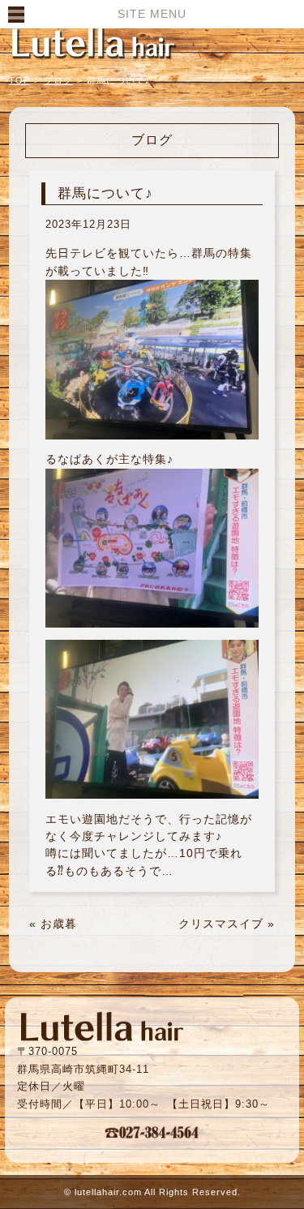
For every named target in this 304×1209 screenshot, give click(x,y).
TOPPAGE (93, 42)
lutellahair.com (108, 1192)
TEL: (152, 1131)
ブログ (58, 80)
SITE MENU (152, 13)
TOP (19, 80)
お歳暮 (59, 923)
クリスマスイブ (220, 923)
